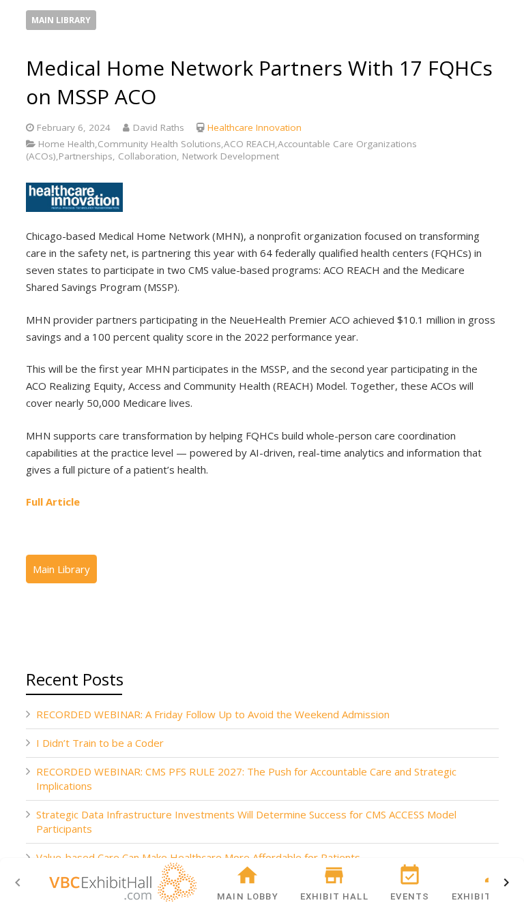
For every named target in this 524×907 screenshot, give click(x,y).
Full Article (53, 501)
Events (409, 896)
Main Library (61, 20)
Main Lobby (247, 896)
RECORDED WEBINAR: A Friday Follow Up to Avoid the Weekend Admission (213, 714)
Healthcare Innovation (254, 127)
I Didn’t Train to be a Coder (100, 743)
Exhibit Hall (334, 896)
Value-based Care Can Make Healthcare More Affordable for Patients (198, 857)
